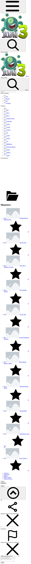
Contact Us (6, 474)
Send (2, 562)
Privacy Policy (7, 477)
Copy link (3, 529)
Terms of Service (8, 478)
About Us (6, 473)
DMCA (6, 476)
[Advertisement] (15, 174)
